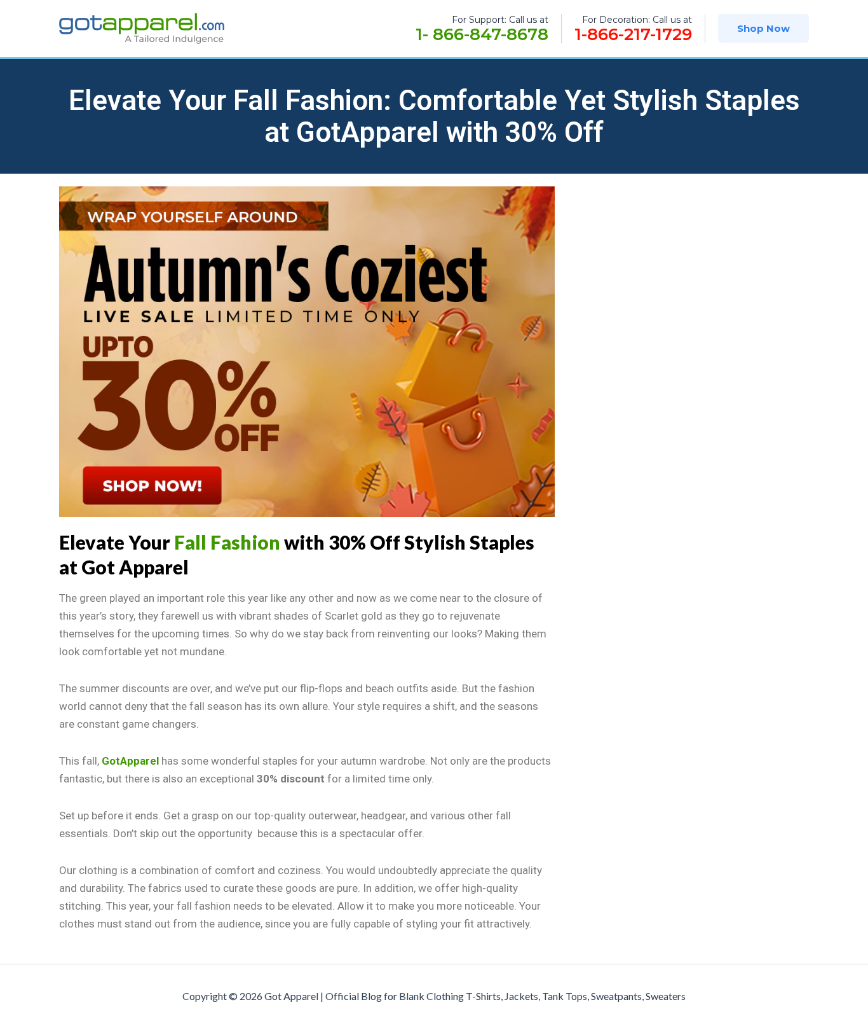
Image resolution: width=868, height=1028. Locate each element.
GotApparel (130, 760)
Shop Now (763, 28)
